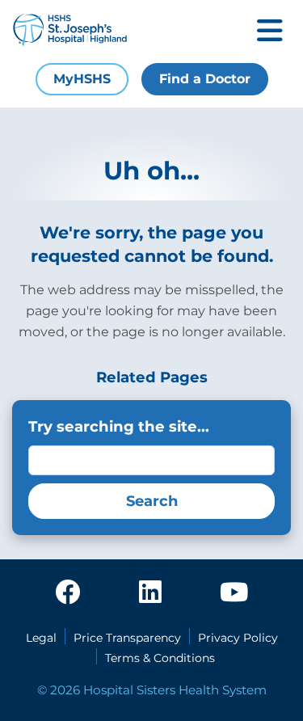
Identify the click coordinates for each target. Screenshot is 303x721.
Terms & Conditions (160, 658)
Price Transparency (127, 637)
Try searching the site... (118, 426)
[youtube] (234, 593)
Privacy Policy (238, 637)
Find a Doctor (204, 78)
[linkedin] (150, 593)
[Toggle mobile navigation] (270, 32)
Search (152, 501)
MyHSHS (82, 78)
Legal (41, 637)
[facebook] (68, 593)
